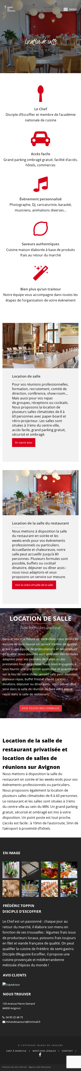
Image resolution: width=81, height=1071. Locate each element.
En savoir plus (23, 442)
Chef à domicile (16, 1050)
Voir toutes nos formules (40, 708)
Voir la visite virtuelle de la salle (34, 585)
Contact (67, 1050)
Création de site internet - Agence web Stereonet (26, 1066)
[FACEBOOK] (40, 1055)
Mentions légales (44, 1050)
